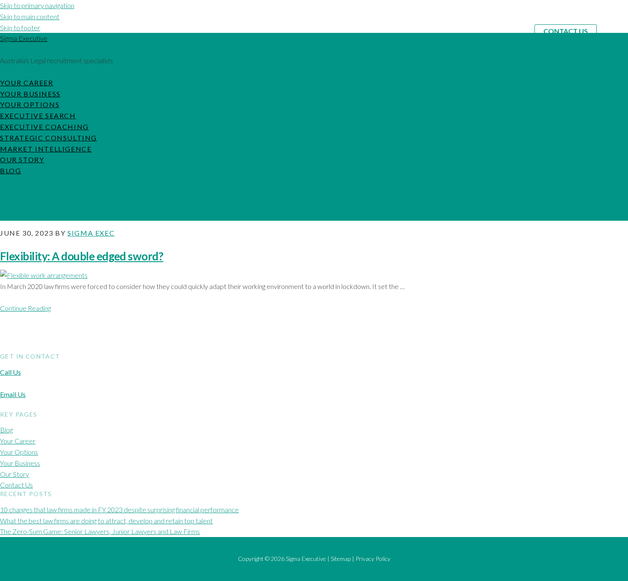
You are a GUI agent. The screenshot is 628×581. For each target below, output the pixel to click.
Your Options (19, 452)
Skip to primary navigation (37, 5)
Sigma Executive (23, 38)
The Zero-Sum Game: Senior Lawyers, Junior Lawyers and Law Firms (100, 531)
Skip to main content (29, 16)
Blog (6, 430)
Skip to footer (20, 27)
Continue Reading (25, 308)
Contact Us (565, 31)
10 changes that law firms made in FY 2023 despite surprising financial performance (119, 509)
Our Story (14, 474)
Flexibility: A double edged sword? (81, 256)
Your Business (20, 463)
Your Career (17, 441)
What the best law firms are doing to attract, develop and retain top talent (106, 521)
